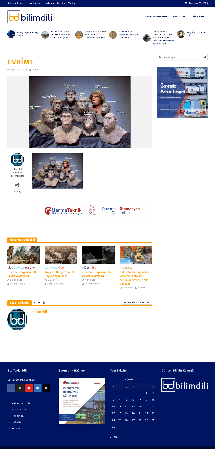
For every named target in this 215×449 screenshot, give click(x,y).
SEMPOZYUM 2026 (156, 16)
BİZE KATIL (199, 16)
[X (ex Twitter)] (20, 388)
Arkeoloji (126, 268)
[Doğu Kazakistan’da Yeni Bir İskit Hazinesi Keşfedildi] (78, 35)
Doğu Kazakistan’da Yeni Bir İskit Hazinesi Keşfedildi (95, 34)
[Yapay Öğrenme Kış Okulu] (10, 34)
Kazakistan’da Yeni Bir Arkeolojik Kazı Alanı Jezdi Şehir (61, 34)
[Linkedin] (37, 388)
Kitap (61, 268)
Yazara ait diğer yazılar (136, 302)
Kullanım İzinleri (15, 3)
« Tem (114, 437)
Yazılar (71, 3)
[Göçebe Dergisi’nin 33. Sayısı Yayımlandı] (61, 254)
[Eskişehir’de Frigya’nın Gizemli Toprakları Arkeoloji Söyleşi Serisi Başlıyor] (136, 254)
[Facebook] (11, 388)
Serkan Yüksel (17, 283)
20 (133, 413)
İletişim (61, 3)
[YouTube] (29, 388)
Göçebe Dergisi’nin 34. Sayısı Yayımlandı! (22, 274)
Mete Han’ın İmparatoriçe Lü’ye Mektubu (129, 34)
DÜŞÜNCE (18, 268)
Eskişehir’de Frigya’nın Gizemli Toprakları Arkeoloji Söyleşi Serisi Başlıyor (134, 278)
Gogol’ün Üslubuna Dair (196, 34)
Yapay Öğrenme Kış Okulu (27, 34)
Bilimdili (18, 172)
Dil (9, 268)
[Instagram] (46, 388)
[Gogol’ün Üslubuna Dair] (180, 34)
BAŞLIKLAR (179, 16)
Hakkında (49, 3)
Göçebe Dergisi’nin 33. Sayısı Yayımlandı (60, 274)
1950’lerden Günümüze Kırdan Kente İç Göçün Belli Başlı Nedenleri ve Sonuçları (163, 37)
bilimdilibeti (18, 176)
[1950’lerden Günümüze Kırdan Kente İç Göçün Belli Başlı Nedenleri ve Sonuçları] (146, 38)
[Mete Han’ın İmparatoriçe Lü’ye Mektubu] (112, 35)
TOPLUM (30, 268)
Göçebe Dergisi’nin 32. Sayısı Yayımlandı (97, 274)
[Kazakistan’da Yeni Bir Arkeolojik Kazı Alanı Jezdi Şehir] (44, 35)
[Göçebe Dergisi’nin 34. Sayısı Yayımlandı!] (23, 254)
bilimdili (36, 69)
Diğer (86, 268)
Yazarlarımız (34, 3)
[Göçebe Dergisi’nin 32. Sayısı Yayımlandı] (98, 254)
